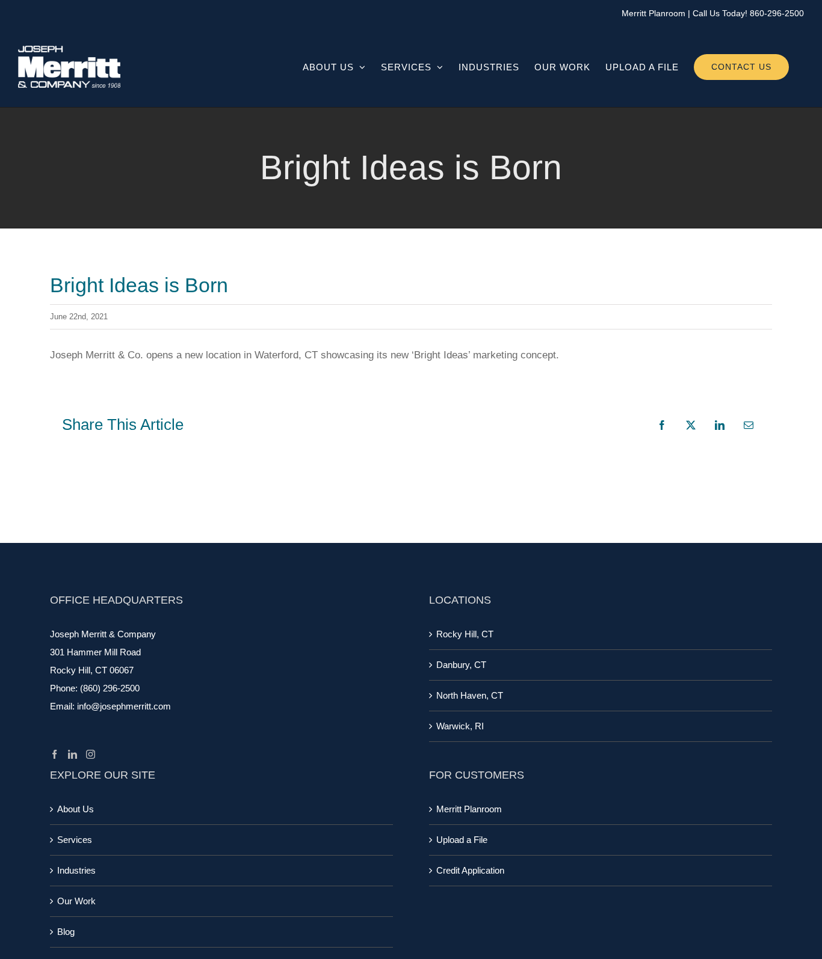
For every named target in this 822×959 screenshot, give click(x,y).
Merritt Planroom (653, 13)
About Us (75, 809)
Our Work (76, 901)
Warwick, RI (460, 726)
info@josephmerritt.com (124, 706)
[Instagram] (90, 754)
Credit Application (470, 870)
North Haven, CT (469, 695)
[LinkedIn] (72, 754)
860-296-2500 (777, 13)
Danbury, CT (461, 665)
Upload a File (461, 840)
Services (74, 840)
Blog (66, 932)
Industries (76, 870)
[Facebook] (54, 754)
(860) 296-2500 (110, 688)
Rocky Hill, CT (464, 634)
